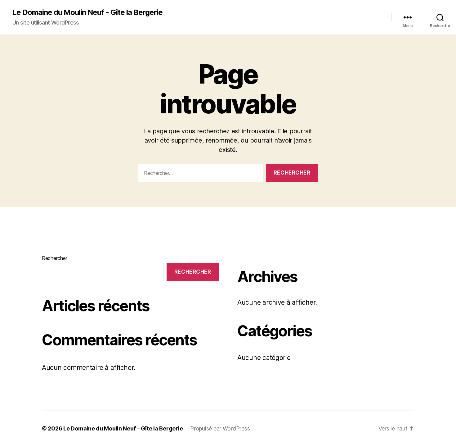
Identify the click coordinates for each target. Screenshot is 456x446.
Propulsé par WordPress (220, 428)
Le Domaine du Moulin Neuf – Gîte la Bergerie (123, 428)
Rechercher (54, 258)
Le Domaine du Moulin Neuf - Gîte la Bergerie (87, 12)
